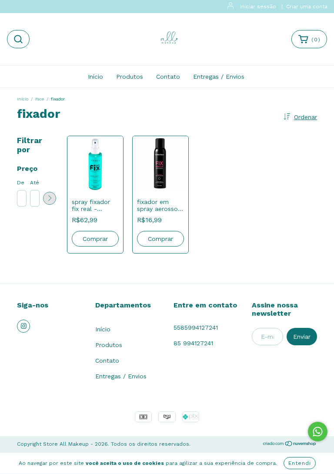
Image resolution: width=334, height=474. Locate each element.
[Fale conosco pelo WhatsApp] (317, 431)
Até (34, 183)
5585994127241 (196, 327)
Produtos (129, 76)
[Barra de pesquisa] (18, 39)
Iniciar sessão (258, 6)
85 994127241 (193, 343)
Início (95, 76)
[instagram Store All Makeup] (23, 326)
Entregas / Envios (218, 76)
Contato (168, 76)
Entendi (299, 463)
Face (39, 99)
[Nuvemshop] (290, 445)
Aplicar (49, 198)
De (20, 183)
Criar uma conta (306, 6)
